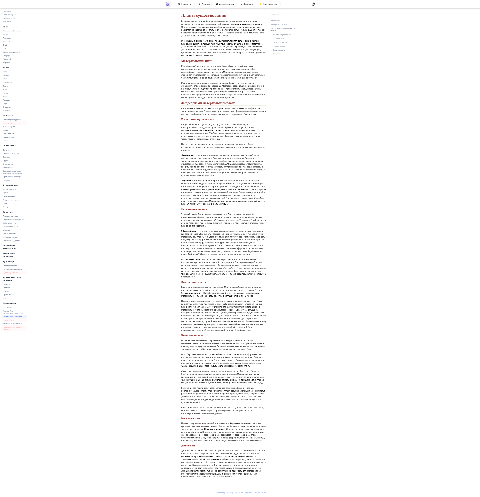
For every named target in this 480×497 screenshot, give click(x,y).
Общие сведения (10, 265)
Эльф (5, 45)
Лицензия (7, 22)
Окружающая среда (11, 200)
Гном (5, 48)
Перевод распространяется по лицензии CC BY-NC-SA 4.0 (241, 493)
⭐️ (268, 4)
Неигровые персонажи (12, 323)
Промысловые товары (12, 176)
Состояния (7, 307)
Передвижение (9, 196)
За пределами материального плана (283, 29)
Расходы (6, 180)
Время (5, 193)
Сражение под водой (11, 241)
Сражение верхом (10, 237)
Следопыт (7, 107)
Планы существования (12, 316)
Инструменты (8, 167)
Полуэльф (7, 59)
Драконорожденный (11, 52)
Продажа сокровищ (11, 153)
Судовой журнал (9, 18)
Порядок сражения (10, 216)
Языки (5, 130)
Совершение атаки (10, 226)
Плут (5, 103)
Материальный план (279, 24)
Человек (6, 41)
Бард (5, 72)
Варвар (6, 75)
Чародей (6, 110)
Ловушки (6, 284)
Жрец (5, 89)
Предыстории (8, 137)
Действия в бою (9, 223)
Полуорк (6, 55)
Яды (4, 298)
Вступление (275, 20)
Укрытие (6, 230)
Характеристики (9, 189)
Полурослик (8, 38)
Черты (5, 141)
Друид (5, 86)
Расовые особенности (12, 31)
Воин (5, 79)
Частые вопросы (9, 15)
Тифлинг (6, 63)
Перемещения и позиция (13, 219)
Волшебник (7, 82)
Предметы (7, 295)
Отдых (5, 203)
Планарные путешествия (281, 34)
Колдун (6, 93)
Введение (7, 11)
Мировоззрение (9, 127)
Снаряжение (8, 164)
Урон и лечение (9, 234)
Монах (5, 96)
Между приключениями (12, 207)
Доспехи (6, 157)
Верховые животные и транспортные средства (12, 172)
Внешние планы (278, 46)
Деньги (6, 150)
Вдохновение (8, 134)
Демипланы (277, 54)
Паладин (6, 100)
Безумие (6, 291)
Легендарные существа (12, 269)
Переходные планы (279, 38)
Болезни (6, 288)
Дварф (5, 34)
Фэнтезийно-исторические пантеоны (13, 312)
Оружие (6, 160)
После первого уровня (12, 119)
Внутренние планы (279, 42)
